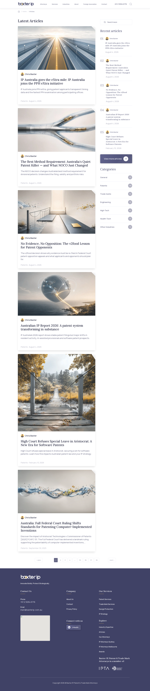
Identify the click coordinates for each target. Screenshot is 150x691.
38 (97, 560)
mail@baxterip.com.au (31, 609)
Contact (104, 4)
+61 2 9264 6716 (120, 4)
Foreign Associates (90, 4)
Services (55, 4)
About (76, 4)
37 (91, 560)
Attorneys (43, 4)
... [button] (74, 560)
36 (86, 560)
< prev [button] (38, 560)
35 (80, 560)
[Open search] (130, 4)
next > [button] (112, 560)
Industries (66, 4)
